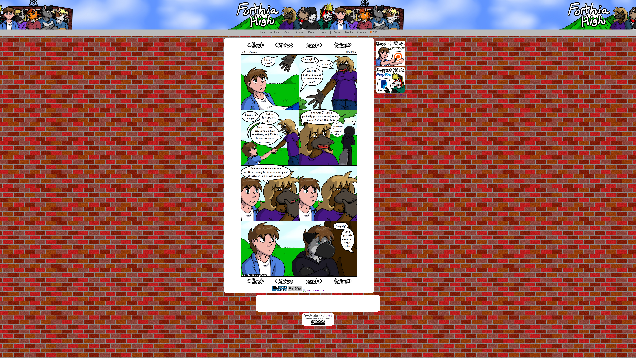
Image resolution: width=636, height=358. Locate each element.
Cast (287, 32)
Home (262, 32)
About (299, 32)
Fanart (312, 32)
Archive (274, 32)
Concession (327, 315)
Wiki (324, 32)
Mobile (349, 32)
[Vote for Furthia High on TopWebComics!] (279, 290)
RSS (374, 32)
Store (337, 32)
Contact (361, 32)
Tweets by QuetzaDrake (393, 95)
